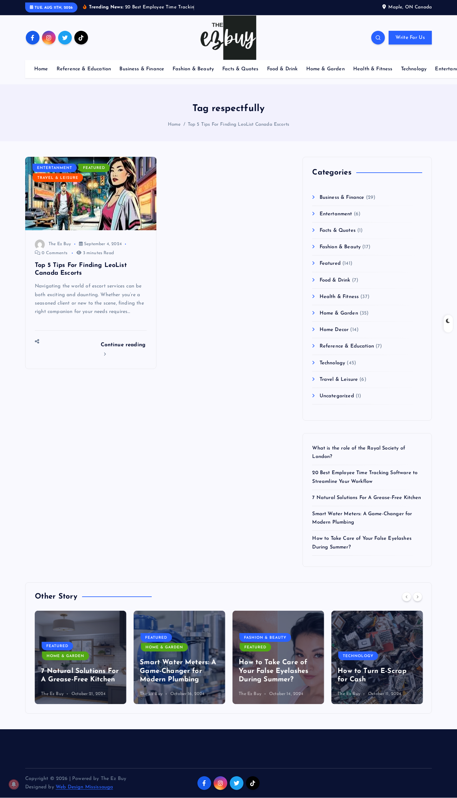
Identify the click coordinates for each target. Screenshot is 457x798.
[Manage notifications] (14, 784)
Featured (94, 168)
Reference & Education (84, 69)
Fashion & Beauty (193, 69)
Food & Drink (282, 69)
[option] (80, 657)
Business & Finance (141, 69)
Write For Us (410, 37)
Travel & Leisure (57, 178)
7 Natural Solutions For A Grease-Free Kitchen (366, 497)
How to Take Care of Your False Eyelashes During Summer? (273, 671)
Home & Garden (325, 69)
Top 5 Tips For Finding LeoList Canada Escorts (238, 124)
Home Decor (334, 329)
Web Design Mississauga (84, 787)
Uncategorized (337, 396)
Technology (414, 69)
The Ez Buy (59, 244)
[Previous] (406, 596)
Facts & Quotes (240, 69)
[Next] (417, 596)
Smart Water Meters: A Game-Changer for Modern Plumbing (178, 671)
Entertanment (54, 168)
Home (41, 69)
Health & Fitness (373, 69)
